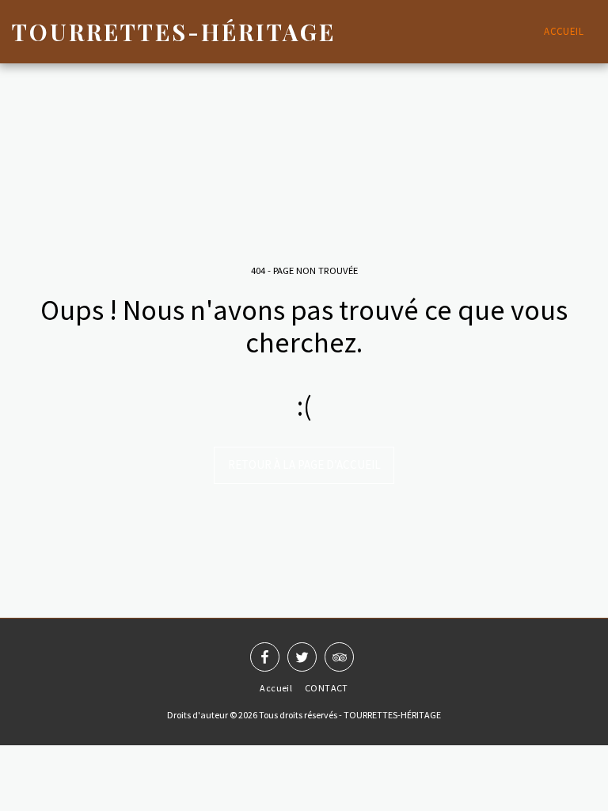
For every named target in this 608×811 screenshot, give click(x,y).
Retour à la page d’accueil (304, 464)
